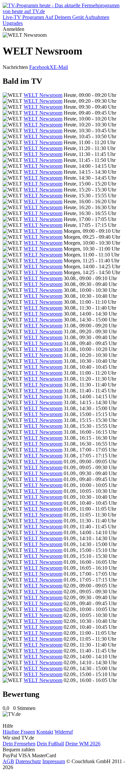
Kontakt (44, 732)
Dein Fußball (50, 743)
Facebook (39, 67)
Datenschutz (28, 761)
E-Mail (60, 67)
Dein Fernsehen (19, 743)
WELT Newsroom (43, 95)
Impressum (53, 761)
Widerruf (63, 732)
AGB (8, 761)
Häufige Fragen (19, 732)
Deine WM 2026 (82, 743)
